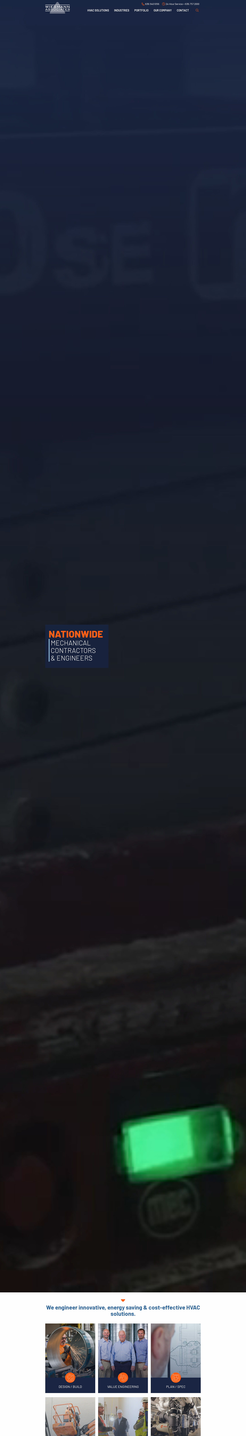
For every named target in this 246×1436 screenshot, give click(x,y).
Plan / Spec (175, 1386)
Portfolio (141, 10)
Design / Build (70, 1386)
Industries (121, 10)
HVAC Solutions (98, 10)
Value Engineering (123, 1386)
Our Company (163, 10)
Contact (183, 10)
